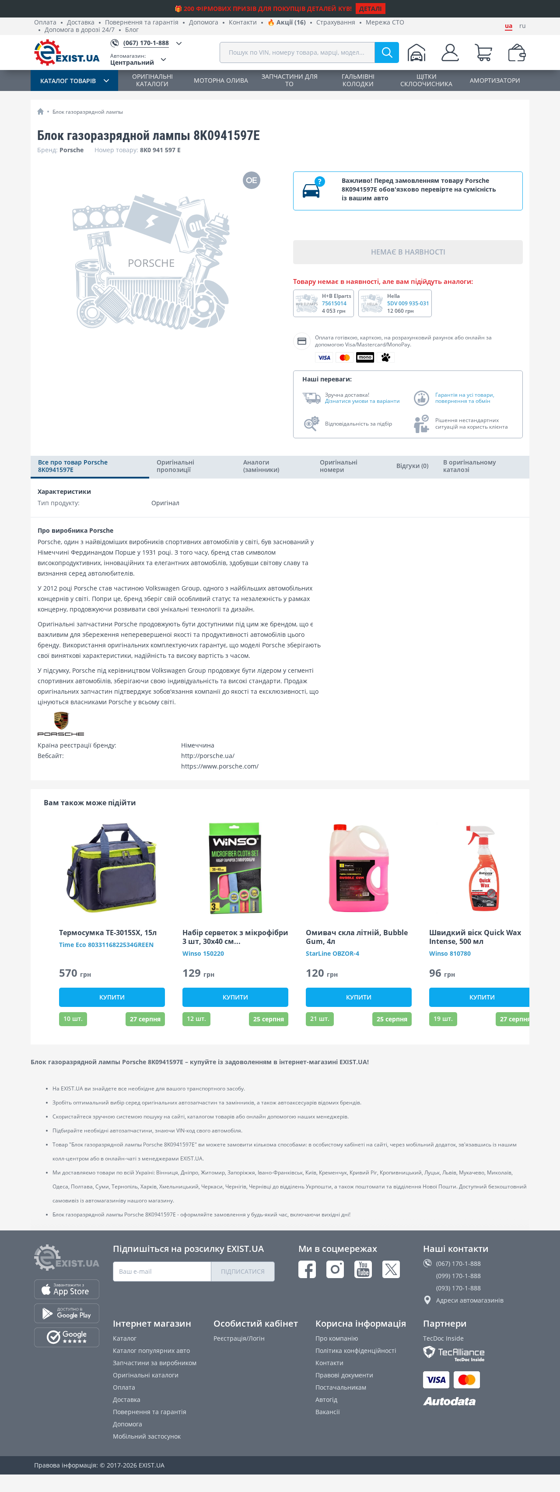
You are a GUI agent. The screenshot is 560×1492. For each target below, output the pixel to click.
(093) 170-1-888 (458, 1288)
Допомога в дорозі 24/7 (80, 30)
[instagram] (335, 1269)
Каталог (124, 1338)
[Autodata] (474, 1401)
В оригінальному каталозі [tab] (469, 466)
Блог (132, 30)
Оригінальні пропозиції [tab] (175, 466)
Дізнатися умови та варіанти (362, 401)
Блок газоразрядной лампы (87, 111)
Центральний (132, 59)
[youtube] (363, 1269)
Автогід (326, 1399)
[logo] (67, 52)
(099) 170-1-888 (458, 1276)
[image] (112, 868)
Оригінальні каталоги (145, 1375)
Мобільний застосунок (147, 1436)
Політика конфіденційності (355, 1350)
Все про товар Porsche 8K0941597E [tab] (73, 466)
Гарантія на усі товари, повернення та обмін (464, 398)
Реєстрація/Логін (239, 1338)
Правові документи (344, 1375)
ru (522, 26)
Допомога (203, 22)
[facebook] (307, 1269)
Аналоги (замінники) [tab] (261, 466)
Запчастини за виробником (154, 1363)
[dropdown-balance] (517, 52)
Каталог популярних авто (151, 1350)
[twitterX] (391, 1269)
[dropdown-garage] (416, 52)
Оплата (45, 22)
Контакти (243, 22)
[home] (40, 111)
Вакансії (327, 1412)
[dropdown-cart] (483, 52)
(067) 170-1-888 (458, 1263)
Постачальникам (340, 1387)
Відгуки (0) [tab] (412, 465)
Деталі (370, 8)
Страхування (335, 22)
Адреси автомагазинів (470, 1300)
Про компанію (336, 1338)
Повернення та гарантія (141, 22)
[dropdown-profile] (450, 52)
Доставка (80, 22)
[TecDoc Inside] (474, 1353)
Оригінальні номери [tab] (338, 466)
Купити (112, 997)
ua (508, 26)
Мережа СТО (385, 22)
